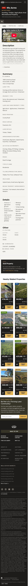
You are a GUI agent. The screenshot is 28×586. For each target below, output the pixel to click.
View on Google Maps (8, 83)
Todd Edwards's (9, 270)
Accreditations (6, 449)
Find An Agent (5, 440)
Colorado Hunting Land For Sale (7, 476)
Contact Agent (9, 307)
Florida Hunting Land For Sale (7, 478)
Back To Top (14, 431)
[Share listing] (3, 307)
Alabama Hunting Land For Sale (7, 468)
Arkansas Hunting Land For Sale (7, 473)
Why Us (17, 440)
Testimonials (5, 452)
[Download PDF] (2, 21)
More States (4, 488)
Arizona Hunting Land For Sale (7, 471)
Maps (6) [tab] (21, 25)
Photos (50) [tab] (12, 25)
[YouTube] (9, 494)
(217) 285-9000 (4, 498)
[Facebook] (2, 494)
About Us (4, 447)
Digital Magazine (20, 455)
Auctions (18, 447)
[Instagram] (13, 494)
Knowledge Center (18, 437)
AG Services (5, 458)
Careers (3, 455)
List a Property (20, 449)
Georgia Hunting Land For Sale (7, 481)
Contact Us (19, 452)
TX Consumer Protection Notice (10, 584)
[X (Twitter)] (5, 494)
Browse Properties (4, 437)
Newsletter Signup (19, 459)
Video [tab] (4, 25)
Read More (7, 67)
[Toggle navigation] (25, 2)
